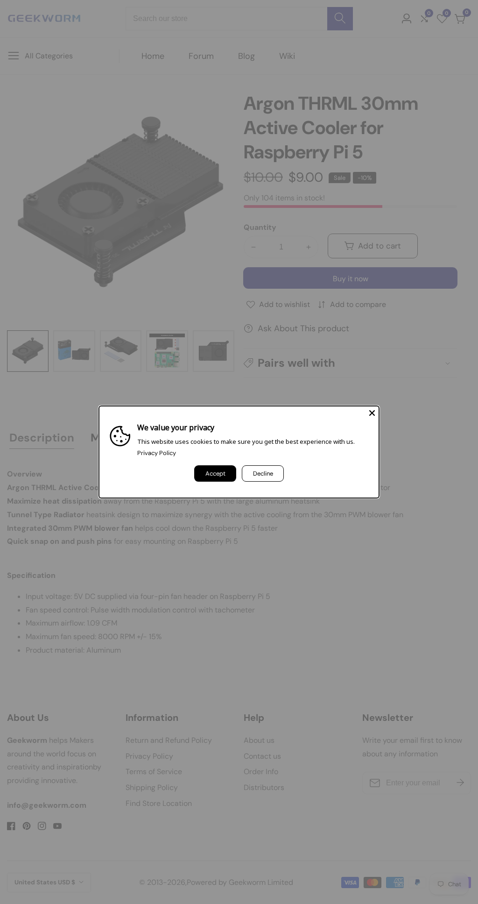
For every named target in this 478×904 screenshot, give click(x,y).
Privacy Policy (156, 453)
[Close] (372, 413)
